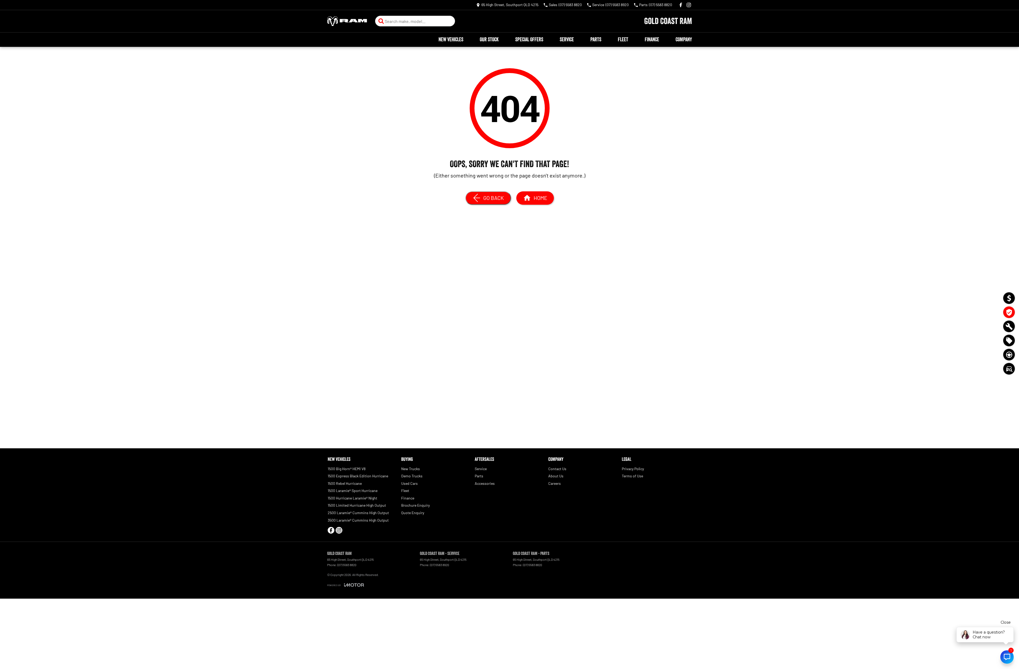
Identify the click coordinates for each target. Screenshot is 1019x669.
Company (684, 39)
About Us (555, 476)
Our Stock (489, 39)
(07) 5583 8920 (439, 565)
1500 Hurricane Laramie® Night (352, 498)
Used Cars (409, 483)
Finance (652, 39)
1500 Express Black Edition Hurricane (358, 476)
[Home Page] (347, 21)
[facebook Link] (680, 5)
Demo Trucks (412, 476)
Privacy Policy (633, 468)
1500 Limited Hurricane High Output (357, 505)
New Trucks (410, 468)
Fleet (623, 39)
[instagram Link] (688, 5)
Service (567, 39)
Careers (554, 483)
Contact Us (557, 468)
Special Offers (529, 39)
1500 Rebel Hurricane (345, 483)
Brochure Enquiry (415, 505)
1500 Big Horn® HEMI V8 (347, 468)
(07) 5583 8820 (346, 565)
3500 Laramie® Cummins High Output (358, 520)
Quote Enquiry (412, 512)
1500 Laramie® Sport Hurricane (352, 490)
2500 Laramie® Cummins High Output (358, 512)
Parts (595, 39)
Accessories (485, 483)
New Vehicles (451, 39)
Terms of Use (632, 476)
